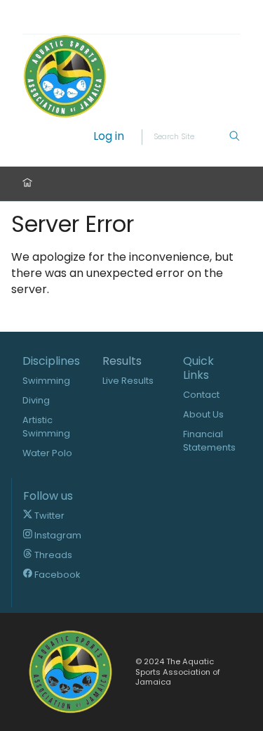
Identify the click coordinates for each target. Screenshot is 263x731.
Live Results (128, 381)
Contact (201, 395)
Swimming (46, 381)
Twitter (48, 516)
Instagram (56, 535)
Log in (108, 136)
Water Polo (47, 453)
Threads (52, 555)
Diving (36, 400)
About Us (203, 414)
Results (122, 361)
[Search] (234, 137)
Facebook (56, 575)
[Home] (27, 183)
